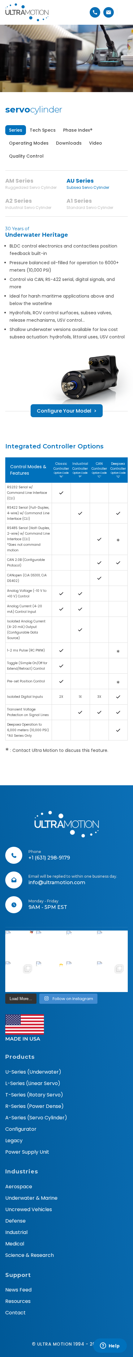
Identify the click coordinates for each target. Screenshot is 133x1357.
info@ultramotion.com (56, 882)
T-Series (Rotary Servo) (34, 1094)
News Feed (18, 1289)
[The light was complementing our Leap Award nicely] (51, 976)
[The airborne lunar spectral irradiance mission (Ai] (81, 976)
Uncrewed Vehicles (28, 1209)
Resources (18, 1301)
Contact (15, 1312)
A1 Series (89, 203)
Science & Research (29, 1255)
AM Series (31, 183)
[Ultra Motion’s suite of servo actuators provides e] (51, 946)
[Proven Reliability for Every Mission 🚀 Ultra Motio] (21, 946)
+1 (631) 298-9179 (49, 858)
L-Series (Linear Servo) (32, 1083)
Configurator (20, 1129)
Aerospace (18, 1186)
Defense (15, 1220)
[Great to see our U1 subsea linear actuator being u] (112, 946)
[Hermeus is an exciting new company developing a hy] (112, 976)
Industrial (16, 1232)
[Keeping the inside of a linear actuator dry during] (81, 946)
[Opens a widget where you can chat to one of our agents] (110, 1346)
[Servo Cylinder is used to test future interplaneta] (21, 976)
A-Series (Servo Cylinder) (36, 1117)
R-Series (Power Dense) (34, 1106)
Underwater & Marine (31, 1198)
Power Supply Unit (27, 1152)
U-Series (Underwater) (33, 1071)
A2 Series (28, 203)
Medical (14, 1243)
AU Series (87, 183)
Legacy (14, 1140)
